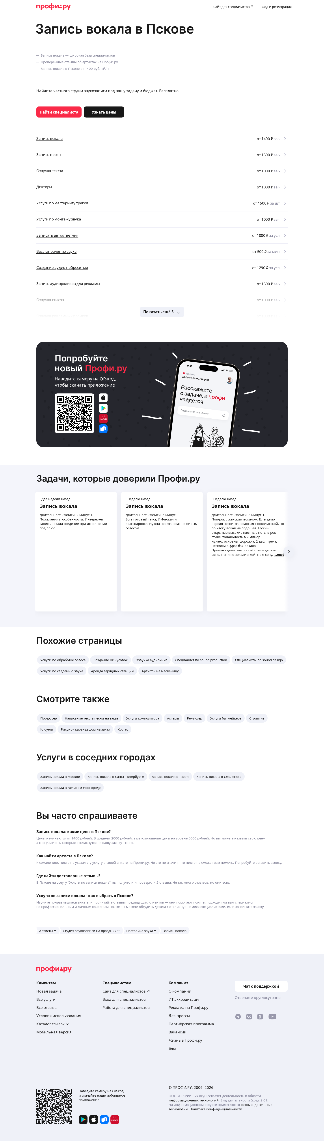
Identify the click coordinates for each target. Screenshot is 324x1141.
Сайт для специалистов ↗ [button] (126, 991)
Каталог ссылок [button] (50, 1023)
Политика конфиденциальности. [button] (216, 1109)
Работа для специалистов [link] (126, 1007)
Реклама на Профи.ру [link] (188, 1007)
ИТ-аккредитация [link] (185, 999)
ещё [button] (280, 554)
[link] (59, 112)
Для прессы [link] (179, 1015)
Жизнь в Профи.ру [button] (185, 1040)
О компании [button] (180, 991)
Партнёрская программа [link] (191, 1023)
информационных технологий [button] (194, 1100)
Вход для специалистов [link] (124, 999)
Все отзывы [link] (46, 1007)
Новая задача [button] (49, 991)
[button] (63, 659)
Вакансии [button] (177, 1032)
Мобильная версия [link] (54, 1032)
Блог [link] (173, 1048)
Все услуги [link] (46, 999)
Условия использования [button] (58, 1015)
